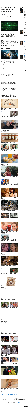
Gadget (17, 1)
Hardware (6, 1)
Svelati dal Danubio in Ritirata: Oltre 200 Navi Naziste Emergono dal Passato (25, 25)
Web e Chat (20, 1)
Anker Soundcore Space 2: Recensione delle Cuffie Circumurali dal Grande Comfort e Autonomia (25, 59)
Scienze (17, 3)
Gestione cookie (26, 406)
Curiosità (6, 3)
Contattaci (19, 402)
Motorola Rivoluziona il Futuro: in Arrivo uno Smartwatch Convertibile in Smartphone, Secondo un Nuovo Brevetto (25, 35)
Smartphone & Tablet (12, 3)
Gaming (13, 1)
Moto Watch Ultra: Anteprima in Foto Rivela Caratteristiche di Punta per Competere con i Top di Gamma (25, 69)
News (10, 1)
